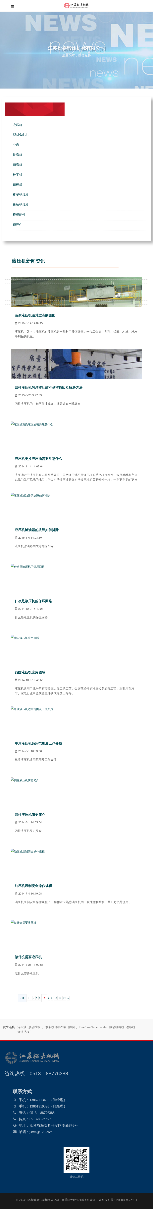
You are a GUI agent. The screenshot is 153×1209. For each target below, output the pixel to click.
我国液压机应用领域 (30, 672)
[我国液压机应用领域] (25, 638)
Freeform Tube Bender (93, 1027)
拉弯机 (17, 155)
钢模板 (17, 184)
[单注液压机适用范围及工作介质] (32, 709)
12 (64, 998)
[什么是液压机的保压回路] (28, 567)
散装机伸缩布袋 (55, 1027)
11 (60, 998)
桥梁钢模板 (21, 194)
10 (55, 998)
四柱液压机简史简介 (30, 815)
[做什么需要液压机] (23, 922)
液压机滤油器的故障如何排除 (37, 530)
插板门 (72, 1027)
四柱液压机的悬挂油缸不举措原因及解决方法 (48, 387)
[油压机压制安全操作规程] (28, 851)
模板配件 (19, 214)
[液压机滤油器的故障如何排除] (30, 495)
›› (68, 998)
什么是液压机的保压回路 (33, 601)
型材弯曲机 (21, 135)
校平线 (17, 174)
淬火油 (22, 1027)
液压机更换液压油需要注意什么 (38, 459)
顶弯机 (17, 165)
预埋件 (17, 224)
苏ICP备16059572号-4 (123, 1199)
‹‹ (33, 998)
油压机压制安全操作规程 (34, 886)
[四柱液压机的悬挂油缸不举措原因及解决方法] (76, 352)
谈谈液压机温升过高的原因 (35, 315)
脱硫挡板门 (35, 1027)
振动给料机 (116, 1027)
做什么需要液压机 (28, 957)
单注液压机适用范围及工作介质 (38, 743)
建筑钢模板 (21, 204)
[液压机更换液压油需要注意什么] (32, 424)
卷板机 (130, 1027)
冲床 (16, 145)
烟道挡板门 (25, 1032)
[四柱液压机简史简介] (25, 780)
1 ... (29, 998)
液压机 (17, 125)
